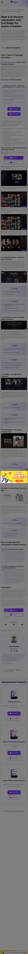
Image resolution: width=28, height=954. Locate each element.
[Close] (27, 469)
